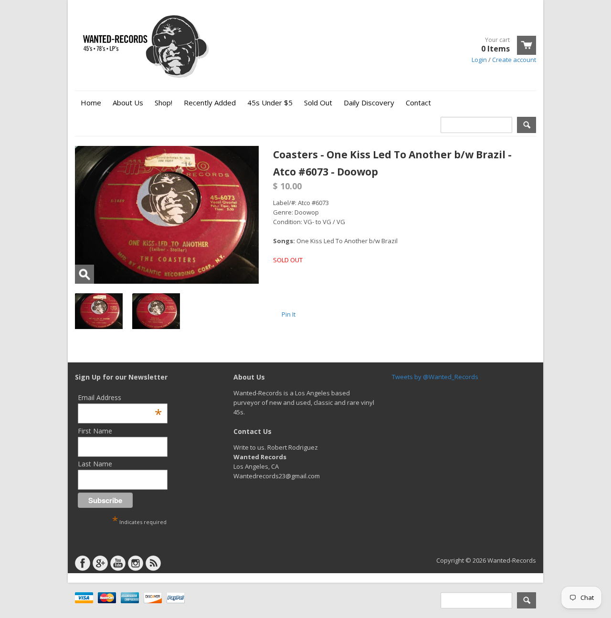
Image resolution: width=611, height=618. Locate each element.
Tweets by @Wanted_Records (435, 376)
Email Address (120, 397)
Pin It (288, 314)
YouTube (118, 563)
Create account (514, 59)
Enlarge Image (84, 274)
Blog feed (153, 563)
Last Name (95, 463)
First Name (95, 430)
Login (479, 59)
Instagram (135, 563)
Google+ (100, 563)
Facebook (82, 563)
